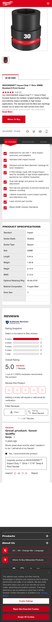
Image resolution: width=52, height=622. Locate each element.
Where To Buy (13, 119)
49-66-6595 (10, 78)
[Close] (49, 572)
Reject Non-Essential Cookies (26, 609)
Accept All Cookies (26, 617)
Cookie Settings (26, 601)
